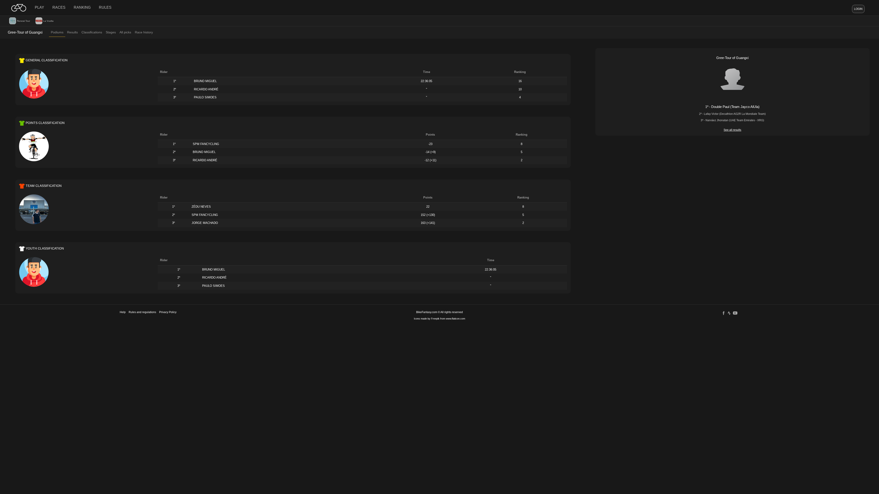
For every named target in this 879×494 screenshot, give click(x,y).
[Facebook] (723, 312)
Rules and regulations (142, 312)
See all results (732, 130)
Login (858, 9)
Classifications (91, 32)
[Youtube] (735, 312)
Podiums (57, 32)
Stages (111, 32)
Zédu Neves (201, 206)
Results (72, 32)
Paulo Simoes (205, 97)
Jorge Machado (205, 223)
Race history (144, 32)
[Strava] (729, 312)
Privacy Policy (167, 312)
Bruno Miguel (205, 81)
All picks (125, 32)
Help (123, 312)
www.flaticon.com (455, 318)
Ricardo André (206, 89)
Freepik (435, 318)
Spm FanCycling (206, 144)
